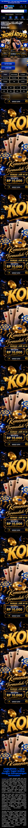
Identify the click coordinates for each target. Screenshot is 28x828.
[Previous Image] (2, 45)
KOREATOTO (5, 778)
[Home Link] (9, 7)
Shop (2, 6)
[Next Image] (25, 45)
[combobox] (12, 11)
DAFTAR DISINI (8, 63)
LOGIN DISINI (8, 68)
